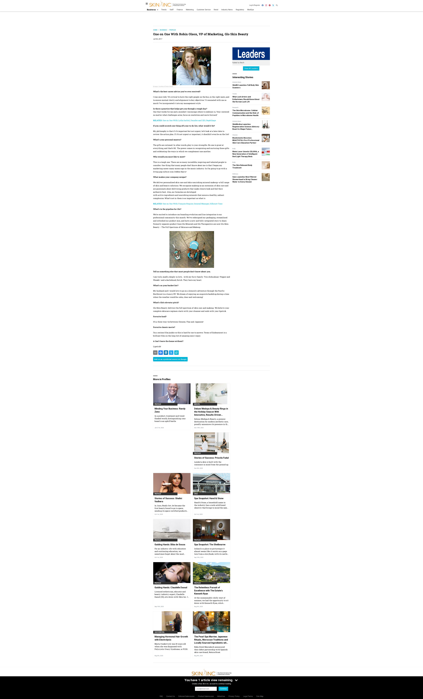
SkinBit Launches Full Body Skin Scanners (245, 86)
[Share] (160, 352)
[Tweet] (171, 352)
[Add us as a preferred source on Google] (176, 352)
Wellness (235, 174)
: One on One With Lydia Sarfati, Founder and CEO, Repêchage (184, 120)
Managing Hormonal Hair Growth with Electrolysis (171, 638)
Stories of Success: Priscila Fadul (211, 457)
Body (234, 148)
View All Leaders (251, 68)
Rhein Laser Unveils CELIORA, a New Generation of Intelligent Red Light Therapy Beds (245, 154)
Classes (234, 135)
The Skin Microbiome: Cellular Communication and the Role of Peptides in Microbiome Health (245, 112)
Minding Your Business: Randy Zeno (170, 410)
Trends (234, 94)
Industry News (236, 82)
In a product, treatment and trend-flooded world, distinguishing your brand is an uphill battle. (170, 418)
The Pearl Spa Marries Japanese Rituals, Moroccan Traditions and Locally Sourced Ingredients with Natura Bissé (211, 639)
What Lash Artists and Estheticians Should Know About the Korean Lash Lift (245, 99)
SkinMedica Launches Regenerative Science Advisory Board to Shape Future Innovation (245, 126)
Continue (223, 689)
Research (235, 107)
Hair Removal (160, 632)
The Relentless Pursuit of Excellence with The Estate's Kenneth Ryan (208, 590)
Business (163, 30)
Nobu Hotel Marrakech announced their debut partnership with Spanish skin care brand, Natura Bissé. (211, 649)
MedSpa (197, 404)
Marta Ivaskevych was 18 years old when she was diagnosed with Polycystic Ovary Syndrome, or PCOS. (171, 646)
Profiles (172, 30)
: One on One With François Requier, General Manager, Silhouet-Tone (187, 204)
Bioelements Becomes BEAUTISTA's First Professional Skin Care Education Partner (245, 140)
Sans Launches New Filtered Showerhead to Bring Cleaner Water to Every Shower (244, 179)
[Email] (155, 352)
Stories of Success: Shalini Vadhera (168, 500)
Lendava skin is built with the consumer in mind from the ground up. (211, 463)
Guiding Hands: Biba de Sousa (170, 544)
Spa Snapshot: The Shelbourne (209, 544)
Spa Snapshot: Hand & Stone (209, 498)
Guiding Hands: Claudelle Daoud (171, 587)
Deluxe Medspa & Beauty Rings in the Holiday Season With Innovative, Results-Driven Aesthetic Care (211, 411)
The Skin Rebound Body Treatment (242, 166)
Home (155, 30)
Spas (196, 494)
